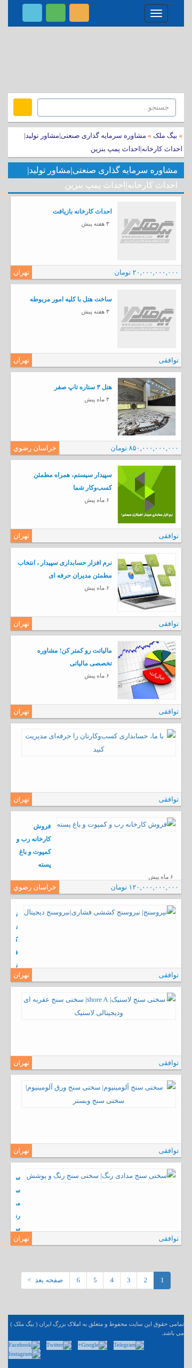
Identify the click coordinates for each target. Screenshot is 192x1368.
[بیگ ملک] (96, 58)
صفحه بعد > (45, 1280)
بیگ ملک (165, 135)
